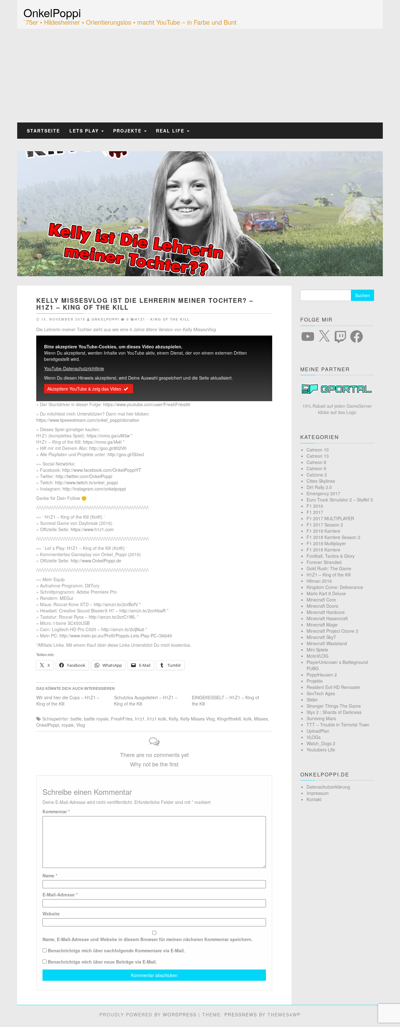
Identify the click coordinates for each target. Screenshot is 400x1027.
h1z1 (140, 718)
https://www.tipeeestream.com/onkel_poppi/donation (87, 420)
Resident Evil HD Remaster (333, 687)
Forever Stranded (324, 562)
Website (51, 913)
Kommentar (56, 811)
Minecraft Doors (322, 606)
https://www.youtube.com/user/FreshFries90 (146, 404)
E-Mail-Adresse (60, 894)
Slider (312, 699)
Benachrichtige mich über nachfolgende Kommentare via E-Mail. (116, 950)
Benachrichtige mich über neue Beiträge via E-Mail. (102, 962)
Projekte (128, 130)
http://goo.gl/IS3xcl (126, 454)
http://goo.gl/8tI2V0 (108, 448)
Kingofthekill (229, 718)
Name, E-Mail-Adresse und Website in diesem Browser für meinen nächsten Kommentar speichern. (147, 939)
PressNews (240, 1014)
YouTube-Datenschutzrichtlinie (74, 368)
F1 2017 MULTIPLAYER (330, 518)
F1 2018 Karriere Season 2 (333, 537)
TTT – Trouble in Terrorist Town (338, 724)
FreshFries (121, 718)
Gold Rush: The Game (329, 568)
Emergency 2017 (323, 493)
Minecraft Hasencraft (327, 618)
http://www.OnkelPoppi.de (96, 560)
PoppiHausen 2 (322, 674)
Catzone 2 (317, 474)
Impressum (318, 793)
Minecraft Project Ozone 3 (332, 631)
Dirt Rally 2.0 (319, 487)
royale (68, 725)
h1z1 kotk (156, 718)
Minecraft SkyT (321, 637)
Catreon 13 (318, 456)
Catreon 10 (318, 449)
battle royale (96, 718)
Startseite (43, 130)
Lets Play (85, 130)
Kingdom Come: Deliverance (335, 587)
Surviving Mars (321, 718)
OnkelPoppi (52, 12)
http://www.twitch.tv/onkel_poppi (86, 482)
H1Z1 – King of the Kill (329, 574)
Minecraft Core (321, 599)
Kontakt (314, 799)
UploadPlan (318, 731)
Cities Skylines (321, 481)
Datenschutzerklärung (328, 787)
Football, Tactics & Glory (331, 556)
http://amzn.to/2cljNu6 (122, 629)
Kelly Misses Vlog (197, 718)
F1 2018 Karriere (323, 531)
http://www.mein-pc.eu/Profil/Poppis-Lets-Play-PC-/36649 (115, 635)
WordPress (180, 1014)
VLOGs (314, 737)
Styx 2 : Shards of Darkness (334, 712)
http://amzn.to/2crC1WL (112, 617)
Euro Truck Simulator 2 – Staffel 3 (340, 499)
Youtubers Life (321, 749)
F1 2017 (315, 512)
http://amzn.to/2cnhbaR (142, 610)
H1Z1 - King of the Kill (162, 319)
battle (76, 718)
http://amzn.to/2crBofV (116, 604)
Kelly (173, 718)
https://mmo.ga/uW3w (108, 435)
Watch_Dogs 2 (321, 743)
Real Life (171, 130)
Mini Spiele (317, 649)
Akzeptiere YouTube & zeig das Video (84, 389)
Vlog (80, 725)
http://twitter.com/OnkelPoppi (84, 476)
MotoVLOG (317, 656)
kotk (247, 718)
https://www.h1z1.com (92, 529)
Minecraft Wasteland (327, 643)
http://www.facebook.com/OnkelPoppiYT (101, 470)
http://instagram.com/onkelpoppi (94, 489)
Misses (261, 718)
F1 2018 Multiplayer (326, 543)
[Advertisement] (200, 75)
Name (49, 875)
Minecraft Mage (322, 624)
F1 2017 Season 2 (325, 524)
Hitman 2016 (319, 581)
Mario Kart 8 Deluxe (326, 593)
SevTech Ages (321, 693)
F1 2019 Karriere (323, 549)
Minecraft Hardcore (326, 612)
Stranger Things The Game (334, 706)
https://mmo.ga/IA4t (102, 442)
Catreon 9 (316, 468)
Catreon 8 (316, 462)
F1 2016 (315, 506)
